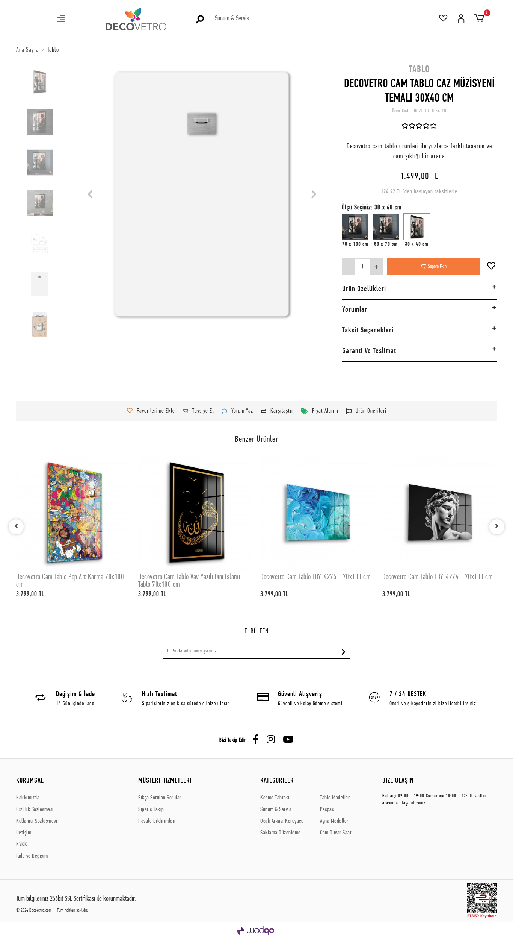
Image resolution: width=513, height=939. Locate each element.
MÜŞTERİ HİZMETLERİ (165, 780)
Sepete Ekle (437, 267)
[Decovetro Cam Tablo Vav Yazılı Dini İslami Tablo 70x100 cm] (195, 512)
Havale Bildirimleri (157, 821)
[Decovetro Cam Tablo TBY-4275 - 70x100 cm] (317, 512)
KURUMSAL (30, 780)
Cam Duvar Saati (336, 833)
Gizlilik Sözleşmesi (35, 810)
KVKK (21, 845)
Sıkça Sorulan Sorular (159, 798)
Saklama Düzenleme (280, 833)
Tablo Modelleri (335, 798)
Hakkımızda (27, 798)
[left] (16, 527)
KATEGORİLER (277, 780)
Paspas (327, 810)
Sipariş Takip (151, 810)
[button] (61, 20)
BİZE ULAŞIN (398, 780)
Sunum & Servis (275, 810)
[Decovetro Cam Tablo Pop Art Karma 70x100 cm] (73, 512)
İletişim (23, 833)
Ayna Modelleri (335, 821)
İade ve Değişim (32, 856)
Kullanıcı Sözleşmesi (36, 821)
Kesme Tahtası (275, 798)
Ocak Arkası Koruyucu (281, 821)
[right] (497, 527)
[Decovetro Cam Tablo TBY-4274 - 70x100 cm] (439, 512)
